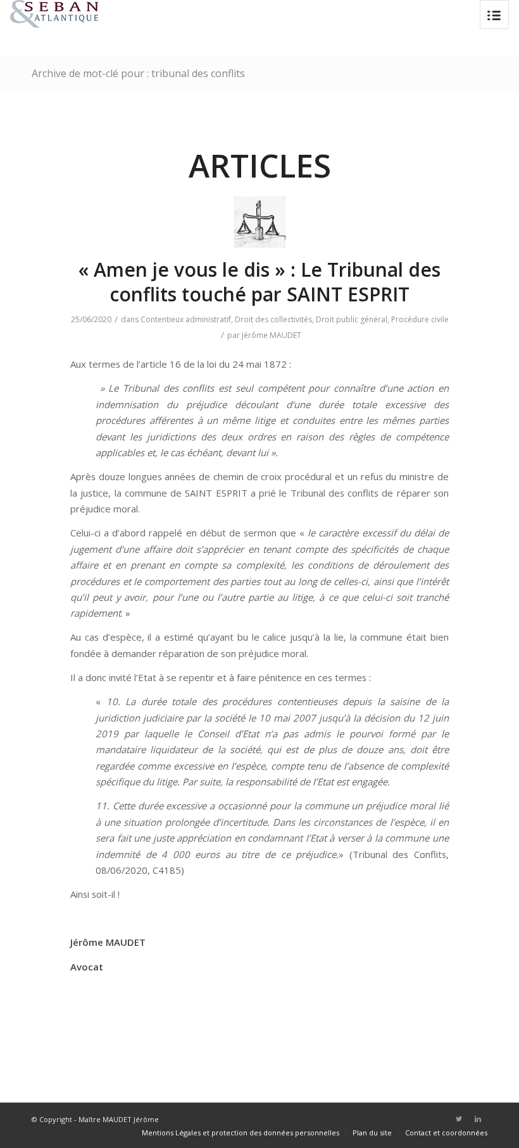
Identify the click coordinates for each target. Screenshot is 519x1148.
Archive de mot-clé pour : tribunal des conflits (138, 73)
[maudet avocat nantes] (259, 222)
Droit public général (351, 319)
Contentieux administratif (186, 319)
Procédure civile (420, 319)
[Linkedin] (477, 1118)
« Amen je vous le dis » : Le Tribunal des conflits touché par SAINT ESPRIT (259, 282)
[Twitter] (458, 1118)
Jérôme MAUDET (271, 335)
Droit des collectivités (273, 319)
